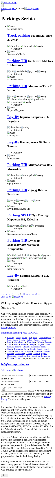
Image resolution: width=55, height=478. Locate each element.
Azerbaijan (38, 351)
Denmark (24, 344)
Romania (48, 342)
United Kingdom (45, 338)
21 (24, 294)
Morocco (10, 358)
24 (33, 294)
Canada (10, 349)
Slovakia (10, 347)
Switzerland (35, 347)
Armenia (36, 354)
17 (12, 294)
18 (15, 294)
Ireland (46, 349)
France (18, 338)
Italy (30, 338)
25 (36, 294)
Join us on (6, 296)
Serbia (26, 349)
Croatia (32, 349)
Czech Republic (20, 342)
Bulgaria (40, 344)
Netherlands (31, 342)
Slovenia (10, 351)
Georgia (47, 351)
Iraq (28, 356)
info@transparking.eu (15, 364)
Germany (10, 338)
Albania (29, 354)
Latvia (43, 347)
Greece (47, 344)
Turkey (29, 340)
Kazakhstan (18, 349)
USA (35, 338)
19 (18, 294)
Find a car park (8, 8)
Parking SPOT (19, 215)
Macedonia (22, 356)
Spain (9, 340)
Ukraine (36, 340)
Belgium (40, 342)
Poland (24, 338)
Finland (10, 342)
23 (30, 294)
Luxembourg (20, 354)
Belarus (17, 344)
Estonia (39, 349)
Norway (44, 340)
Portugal (18, 347)
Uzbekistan (36, 356)
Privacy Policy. (8, 327)
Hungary (32, 344)
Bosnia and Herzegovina (24, 351)
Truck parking (18, 35)
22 (27, 294)
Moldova (10, 354)
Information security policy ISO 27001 (19, 332)
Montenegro (11, 356)
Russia (15, 340)
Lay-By (13, 117)
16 (8, 294)
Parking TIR (17, 61)
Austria (10, 344)
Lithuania (26, 347)
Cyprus (44, 354)
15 (5, 294)
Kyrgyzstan (45, 356)
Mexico (18, 358)
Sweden (22, 340)
